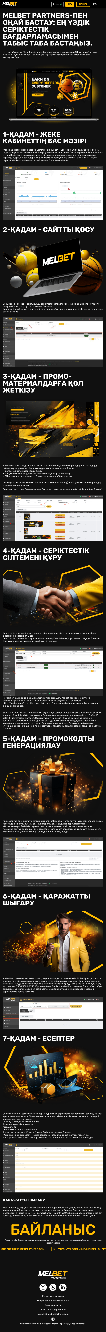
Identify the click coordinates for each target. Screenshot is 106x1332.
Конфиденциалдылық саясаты (53, 1300)
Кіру (70, 4)
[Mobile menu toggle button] (102, 4)
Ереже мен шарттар (53, 1296)
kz (94, 4)
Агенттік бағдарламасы (53, 1309)
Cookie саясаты (53, 1305)
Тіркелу (83, 4)
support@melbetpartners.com (22, 1249)
